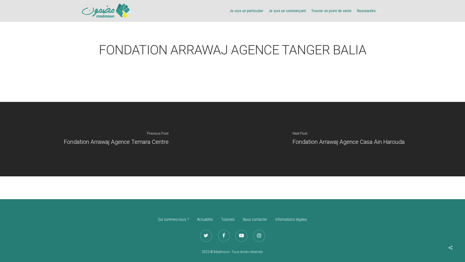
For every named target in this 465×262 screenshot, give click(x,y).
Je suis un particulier (246, 10)
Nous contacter (255, 219)
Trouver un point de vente (331, 10)
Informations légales (291, 219)
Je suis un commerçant (287, 10)
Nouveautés (366, 10)
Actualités (205, 219)
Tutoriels (228, 219)
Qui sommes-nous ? (173, 219)
